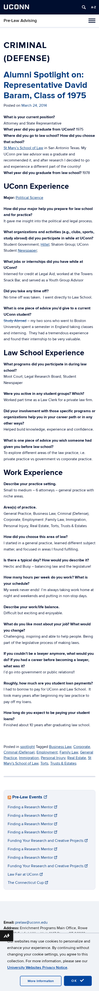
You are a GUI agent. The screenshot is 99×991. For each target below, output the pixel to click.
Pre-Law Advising (20, 20)
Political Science (29, 197)
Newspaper (27, 250)
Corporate (81, 746)
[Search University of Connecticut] (84, 7)
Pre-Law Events (27, 797)
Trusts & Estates (63, 763)
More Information (41, 981)
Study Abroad (15, 320)
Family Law (69, 752)
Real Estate (76, 757)
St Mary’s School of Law (23, 148)
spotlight (27, 746)
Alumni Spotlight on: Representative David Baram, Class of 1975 (45, 85)
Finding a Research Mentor (30, 807)
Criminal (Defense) (19, 752)
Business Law (60, 746)
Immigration (29, 757)
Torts (44, 763)
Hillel (45, 244)
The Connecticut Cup (26, 882)
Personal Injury (53, 757)
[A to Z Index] (93, 7)
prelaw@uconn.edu (31, 922)
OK (75, 981)
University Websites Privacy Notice (37, 967)
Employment (47, 752)
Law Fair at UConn (23, 874)
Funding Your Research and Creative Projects (45, 840)
